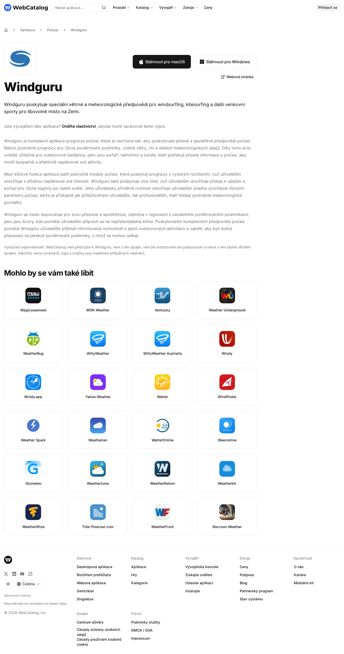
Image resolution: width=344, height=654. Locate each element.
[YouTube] (22, 574)
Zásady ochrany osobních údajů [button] (98, 632)
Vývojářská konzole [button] (201, 567)
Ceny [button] (244, 567)
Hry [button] (134, 575)
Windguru (79, 30)
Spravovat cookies (17, 595)
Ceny (208, 7)
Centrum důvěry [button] (90, 622)
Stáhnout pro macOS (165, 61)
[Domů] (26, 8)
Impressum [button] (140, 638)
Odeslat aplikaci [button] (199, 583)
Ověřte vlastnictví (79, 126)
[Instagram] (30, 574)
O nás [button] (299, 567)
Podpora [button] (247, 575)
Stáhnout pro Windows (228, 61)
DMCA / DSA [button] (142, 630)
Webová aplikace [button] (91, 583)
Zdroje (188, 7)
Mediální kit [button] (304, 583)
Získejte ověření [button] (198, 575)
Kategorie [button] (139, 583)
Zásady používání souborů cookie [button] (99, 642)
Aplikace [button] (138, 567)
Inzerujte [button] (192, 591)
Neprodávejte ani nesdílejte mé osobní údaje (35, 603)
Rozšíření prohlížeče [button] (94, 575)
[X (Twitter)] (6, 574)
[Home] (6, 30)
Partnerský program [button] (256, 591)
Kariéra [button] (300, 575)
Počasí (52, 30)
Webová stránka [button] (240, 77)
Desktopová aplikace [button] (94, 567)
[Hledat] (103, 8)
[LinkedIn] (14, 574)
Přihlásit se (327, 7)
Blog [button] (243, 583)
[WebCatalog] (8, 560)
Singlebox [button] (85, 599)
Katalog (142, 7)
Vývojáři (166, 7)
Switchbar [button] (85, 591)
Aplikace (27, 30)
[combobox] (28, 584)
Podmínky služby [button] (145, 622)
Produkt (119, 7)
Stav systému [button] (251, 599)
